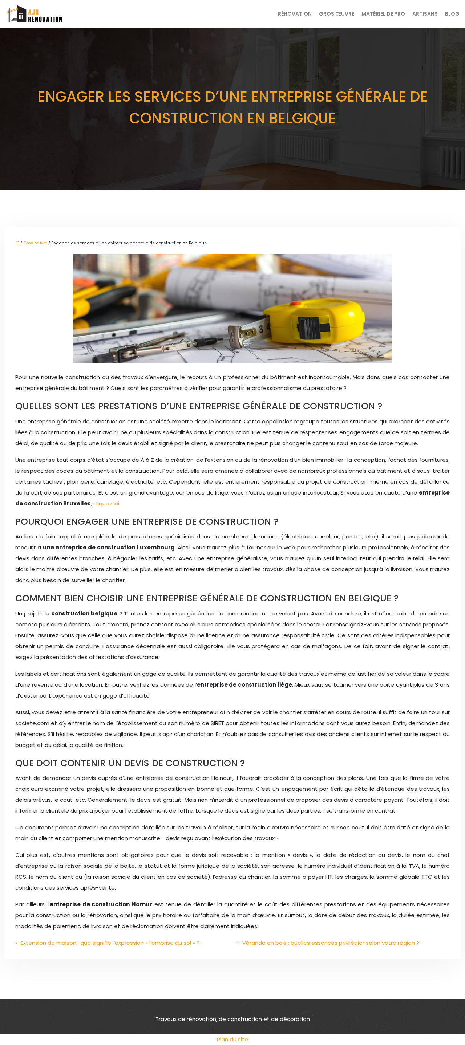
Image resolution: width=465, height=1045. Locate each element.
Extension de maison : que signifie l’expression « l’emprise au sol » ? (110, 943)
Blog (452, 13)
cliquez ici (106, 503)
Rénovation (295, 13)
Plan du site (232, 1039)
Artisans (425, 13)
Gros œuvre (336, 13)
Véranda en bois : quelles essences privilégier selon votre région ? (330, 943)
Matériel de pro (383, 13)
